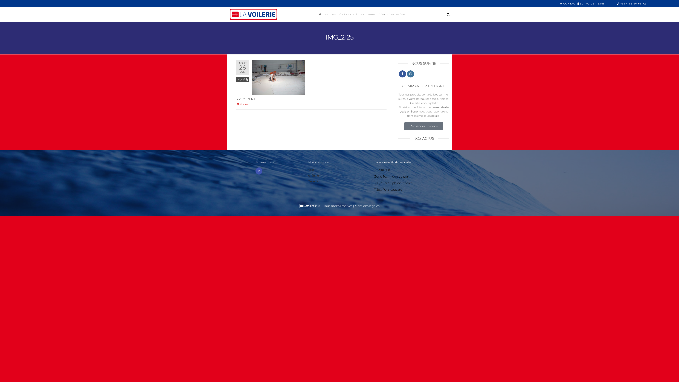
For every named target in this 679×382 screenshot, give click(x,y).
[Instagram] (410, 73)
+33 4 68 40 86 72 (633, 3)
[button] (423, 126)
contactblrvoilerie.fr (583, 3)
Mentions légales (367, 206)
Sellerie (368, 14)
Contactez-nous (392, 14)
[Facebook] (402, 73)
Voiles (330, 14)
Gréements (349, 14)
